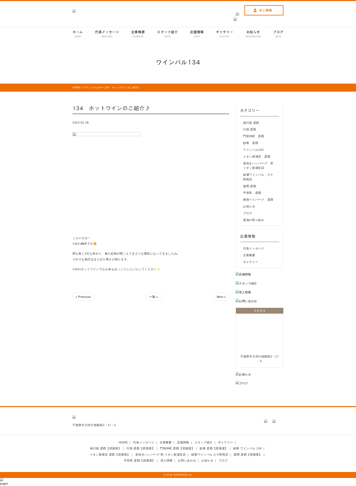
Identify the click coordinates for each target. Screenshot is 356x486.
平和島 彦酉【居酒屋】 (139, 460)
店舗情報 (183, 442)
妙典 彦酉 (250, 143)
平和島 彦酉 (252, 192)
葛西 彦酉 (249, 186)
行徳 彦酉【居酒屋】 (140, 448)
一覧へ (153, 296)
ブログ (247, 213)
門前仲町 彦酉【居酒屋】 (177, 448)
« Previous (83, 296)
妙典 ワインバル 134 (247, 448)
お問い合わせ (187, 460)
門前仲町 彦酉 (253, 136)
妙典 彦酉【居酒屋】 (214, 448)
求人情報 (166, 460)
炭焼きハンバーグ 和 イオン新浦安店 (259, 165)
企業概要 (249, 255)
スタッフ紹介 (203, 442)
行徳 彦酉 (249, 129)
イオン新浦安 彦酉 (256, 156)
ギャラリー (250, 262)
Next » (221, 296)
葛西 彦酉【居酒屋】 (248, 454)
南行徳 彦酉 (251, 122)
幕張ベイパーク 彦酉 (258, 199)
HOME (123, 442)
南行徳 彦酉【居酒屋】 (105, 448)
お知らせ (249, 206)
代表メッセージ (253, 248)
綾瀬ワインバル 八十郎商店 (258, 177)
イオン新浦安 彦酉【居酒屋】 (110, 454)
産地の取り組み (253, 220)
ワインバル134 (253, 149)
